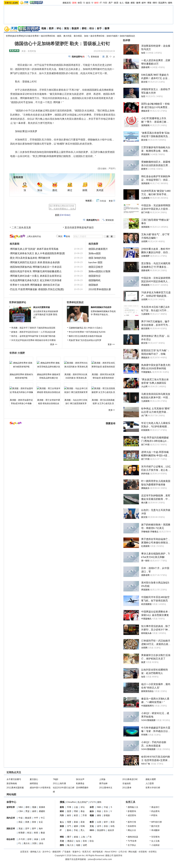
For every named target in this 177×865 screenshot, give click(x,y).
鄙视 (84, 190)
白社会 (103, 201)
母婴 (69, 822)
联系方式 (86, 851)
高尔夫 (27, 843)
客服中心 (76, 851)
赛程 (84, 28)
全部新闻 (142, 851)
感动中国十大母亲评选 (40, 787)
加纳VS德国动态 (127, 36)
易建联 (42, 811)
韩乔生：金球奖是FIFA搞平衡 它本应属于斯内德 (33, 336)
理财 (76, 811)
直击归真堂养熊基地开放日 (79, 227)
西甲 (34, 828)
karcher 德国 (95, 262)
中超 (20, 818)
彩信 (92, 841)
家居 (116, 3)
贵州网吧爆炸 (82, 787)
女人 (122, 3)
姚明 (34, 811)
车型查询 (155, 837)
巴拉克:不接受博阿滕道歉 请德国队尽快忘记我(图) (37, 289)
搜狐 (62, 802)
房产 (111, 3)
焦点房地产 (83, 802)
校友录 (111, 830)
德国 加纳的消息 (97, 257)
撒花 (54, 190)
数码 (69, 830)
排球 (29, 839)
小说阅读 (155, 845)
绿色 (112, 826)
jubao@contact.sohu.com (100, 859)
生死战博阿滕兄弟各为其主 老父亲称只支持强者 (36, 280)
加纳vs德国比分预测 (99, 271)
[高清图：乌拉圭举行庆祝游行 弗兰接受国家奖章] (76, 390)
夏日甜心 (34, 779)
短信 (78, 841)
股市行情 (132, 822)
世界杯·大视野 (17, 352)
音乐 (106, 811)
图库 (51, 28)
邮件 (144, 3)
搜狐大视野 (151, 779)
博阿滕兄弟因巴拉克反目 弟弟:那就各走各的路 (35, 262)
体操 (36, 839)
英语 (112, 822)
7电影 (55, 779)
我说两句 (162, 3)
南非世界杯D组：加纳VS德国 (104, 36)
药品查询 (155, 811)
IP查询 (154, 815)
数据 (43, 832)
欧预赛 (21, 832)
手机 (76, 830)
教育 (92, 822)
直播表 (42, 807)
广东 (89, 837)
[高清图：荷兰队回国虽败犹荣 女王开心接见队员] (103, 390)
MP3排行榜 (156, 822)
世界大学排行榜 (153, 787)
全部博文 (152, 851)
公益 (76, 807)
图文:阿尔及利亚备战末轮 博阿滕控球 (30, 257)
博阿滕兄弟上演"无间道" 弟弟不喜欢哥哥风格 (34, 249)
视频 (127, 3)
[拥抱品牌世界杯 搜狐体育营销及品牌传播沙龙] (48, 364)
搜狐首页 (67, 3)
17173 (93, 802)
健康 (76, 826)
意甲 (27, 828)
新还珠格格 (12, 783)
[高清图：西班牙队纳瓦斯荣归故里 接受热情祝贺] (103, 364)
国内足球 (11, 818)
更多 (111, 201)
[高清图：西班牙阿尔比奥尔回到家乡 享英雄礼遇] (76, 364)
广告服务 (66, 851)
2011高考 (126, 787)
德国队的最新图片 (98, 249)
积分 (91, 28)
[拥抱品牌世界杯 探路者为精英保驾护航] (21, 364)
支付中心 (46, 851)
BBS (155, 3)
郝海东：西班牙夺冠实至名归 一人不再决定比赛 (33, 332)
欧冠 (29, 832)
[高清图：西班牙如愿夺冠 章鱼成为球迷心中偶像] (21, 390)
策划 (66, 28)
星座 (83, 822)
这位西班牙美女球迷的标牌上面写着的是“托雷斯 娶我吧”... (45, 314)
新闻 (74, 3)
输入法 (70, 845)
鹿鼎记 (70, 841)
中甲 (36, 818)
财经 (96, 3)
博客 (149, 3)
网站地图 (132, 851)
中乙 (43, 818)
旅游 (62, 826)
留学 (106, 822)
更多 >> (53, 344)
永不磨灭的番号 (14, 779)
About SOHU (111, 851)
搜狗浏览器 (133, 837)
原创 (106, 826)
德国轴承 (93, 284)
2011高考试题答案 (15, 787)
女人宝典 (155, 841)
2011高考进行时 (130, 779)
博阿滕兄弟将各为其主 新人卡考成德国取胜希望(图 (37, 253)
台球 (43, 839)
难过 (69, 190)
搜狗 (170, 3)
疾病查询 (132, 826)
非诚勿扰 (126, 783)
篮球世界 (11, 807)
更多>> (111, 410)
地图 (78, 845)
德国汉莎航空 (95, 266)
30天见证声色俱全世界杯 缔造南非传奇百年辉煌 (33, 340)
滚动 (41, 843)
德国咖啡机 (94, 280)
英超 (20, 828)
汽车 (105, 3)
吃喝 (83, 826)
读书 (99, 826)
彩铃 (85, 841)
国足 (20, 822)
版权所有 (118, 855)
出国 (99, 822)
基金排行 (155, 807)
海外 (41, 828)
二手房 (84, 815)
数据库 (75, 28)
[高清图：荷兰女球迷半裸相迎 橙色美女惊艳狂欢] (48, 390)
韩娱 (99, 811)
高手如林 (103, 783)
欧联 (36, 832)
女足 (41, 822)
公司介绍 (122, 851)
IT (101, 3)
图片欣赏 (155, 826)
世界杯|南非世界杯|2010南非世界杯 (22, 36)
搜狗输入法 (133, 807)
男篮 (27, 811)
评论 (59, 28)
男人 (83, 830)
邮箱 (76, 837)
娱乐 (88, 3)
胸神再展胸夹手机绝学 (101, 307)
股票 (69, 811)
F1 (19, 843)
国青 (34, 822)
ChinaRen (71, 802)
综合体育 (11, 839)
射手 (99, 28)
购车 (69, 815)
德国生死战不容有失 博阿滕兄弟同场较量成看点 (36, 271)
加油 (39, 190)
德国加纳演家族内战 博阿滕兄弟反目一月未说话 (36, 266)
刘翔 (34, 843)
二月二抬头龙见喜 (21, 227)
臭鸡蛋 (100, 190)
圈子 (69, 837)
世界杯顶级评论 (17, 302)
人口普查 (150, 783)
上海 (83, 837)
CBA (20, 811)
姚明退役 (34, 783)
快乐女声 (80, 779)
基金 (83, 811)
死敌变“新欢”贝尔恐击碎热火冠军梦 (85, 340)
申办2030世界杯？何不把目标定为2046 (87, 332)
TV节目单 (132, 841)
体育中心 (11, 802)
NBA (20, 807)
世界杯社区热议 (75, 302)
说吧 (85, 845)
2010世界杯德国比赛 (99, 289)
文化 (92, 826)
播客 (133, 3)
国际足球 (11, 828)
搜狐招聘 (56, 851)
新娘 (76, 822)
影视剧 (107, 815)
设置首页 (24, 851)
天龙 (62, 841)
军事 (69, 807)
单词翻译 (155, 830)
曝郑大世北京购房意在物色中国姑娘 (85, 336)
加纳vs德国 (94, 253)
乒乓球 (21, 839)
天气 (69, 826)
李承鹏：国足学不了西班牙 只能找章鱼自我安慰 (33, 328)
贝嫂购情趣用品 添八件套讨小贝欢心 (86, 328)
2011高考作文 (105, 787)
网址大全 (132, 830)
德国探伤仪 (94, 275)
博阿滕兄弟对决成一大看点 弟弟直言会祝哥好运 (36, 275)
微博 (138, 3)
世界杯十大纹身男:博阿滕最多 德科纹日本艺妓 (35, 284)
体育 (80, 3)
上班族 (102, 779)
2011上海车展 (59, 783)
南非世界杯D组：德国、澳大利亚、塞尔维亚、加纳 (64, 36)
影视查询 (132, 811)
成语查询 (132, 815)
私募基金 (80, 783)
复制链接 (95, 56)
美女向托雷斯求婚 (41, 307)
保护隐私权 (97, 851)
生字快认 (132, 845)
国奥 (27, 822)
